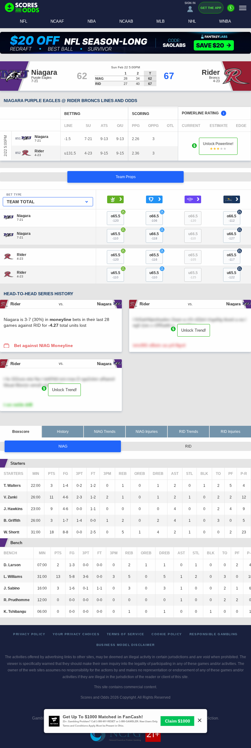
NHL (192, 21)
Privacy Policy (29, 634)
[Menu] (242, 8)
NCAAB (126, 21)
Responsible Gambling (213, 634)
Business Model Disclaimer (125, 645)
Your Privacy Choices (76, 634)
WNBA (225, 21)
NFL (23, 21)
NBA (92, 21)
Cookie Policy (167, 634)
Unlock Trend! (193, 330)
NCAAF (57, 21)
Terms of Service (125, 634)
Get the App (210, 8)
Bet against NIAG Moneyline (43, 345)
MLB (160, 21)
